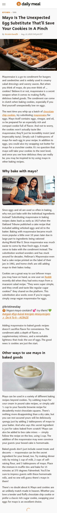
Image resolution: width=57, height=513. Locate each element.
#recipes (29, 314)
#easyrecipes (42, 314)
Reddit (48, 277)
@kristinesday (11, 307)
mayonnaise (40, 115)
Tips (14, 12)
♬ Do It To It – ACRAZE (15, 317)
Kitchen (6, 12)
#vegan (6, 314)
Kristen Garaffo (11, 34)
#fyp (14, 314)
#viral (20, 314)
